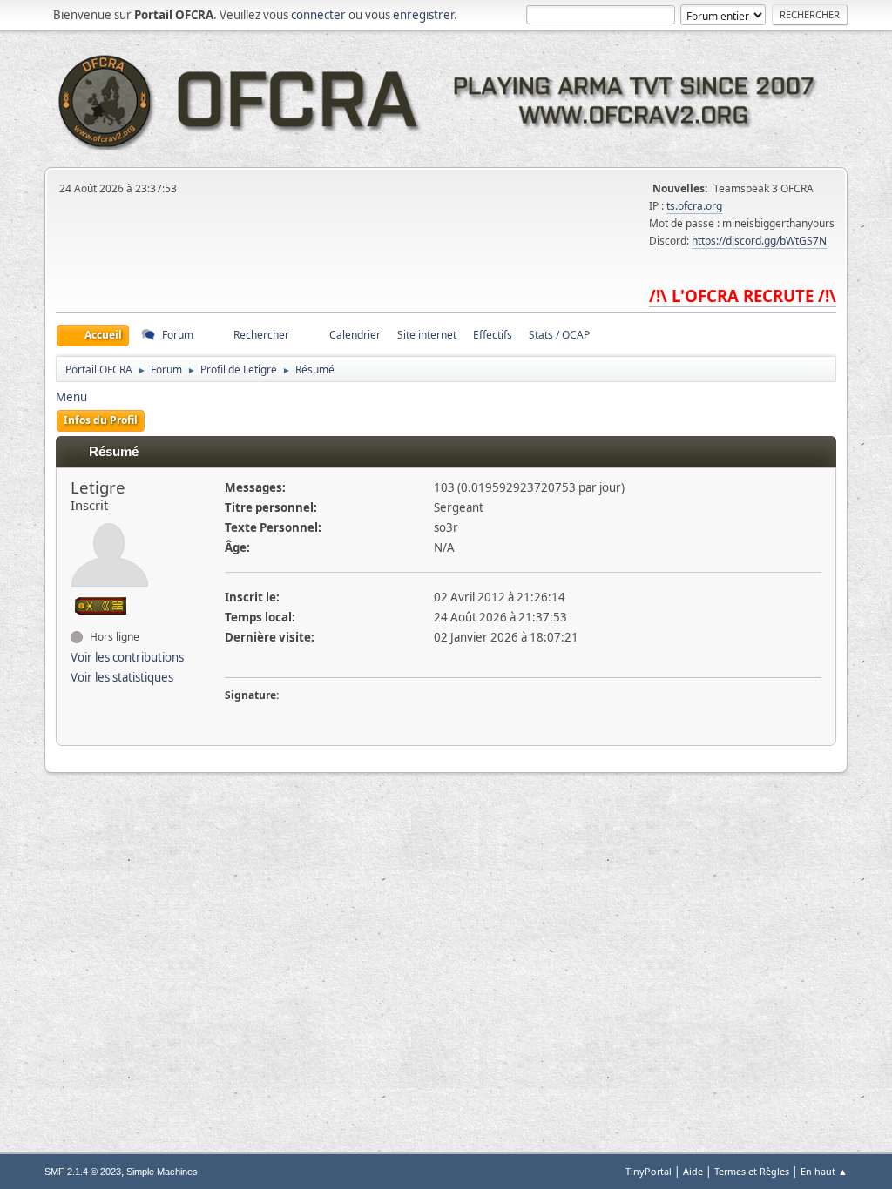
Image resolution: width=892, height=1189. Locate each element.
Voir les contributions (127, 657)
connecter (318, 15)
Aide (693, 1171)
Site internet (426, 334)
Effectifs (492, 334)
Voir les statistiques (122, 677)
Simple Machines (162, 1171)
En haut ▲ (824, 1171)
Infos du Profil (101, 420)
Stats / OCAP (559, 334)
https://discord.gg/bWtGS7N (759, 240)
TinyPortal (648, 1171)
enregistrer (423, 15)
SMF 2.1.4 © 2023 (82, 1171)
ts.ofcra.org (694, 205)
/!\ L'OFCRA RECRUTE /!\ (742, 295)
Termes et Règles (751, 1171)
